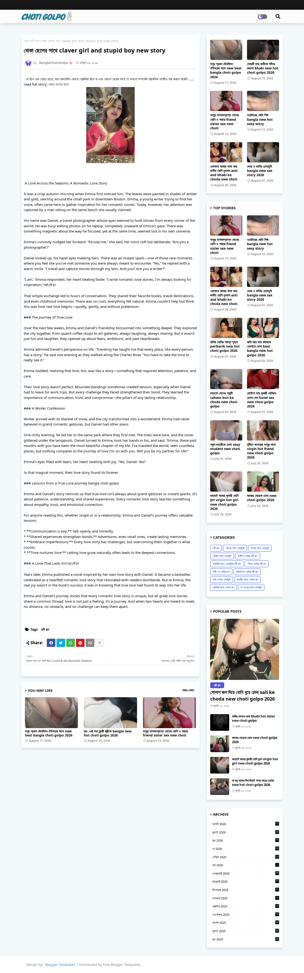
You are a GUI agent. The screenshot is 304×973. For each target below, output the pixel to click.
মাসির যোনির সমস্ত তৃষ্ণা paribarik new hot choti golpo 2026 (225, 346)
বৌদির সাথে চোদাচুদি (222, 556)
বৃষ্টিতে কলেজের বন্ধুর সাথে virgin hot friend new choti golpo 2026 (261, 451)
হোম (26, 41)
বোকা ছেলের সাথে (58, 84)
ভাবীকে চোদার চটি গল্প (247, 556)
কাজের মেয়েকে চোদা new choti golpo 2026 (261, 498)
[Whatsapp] (70, 643)
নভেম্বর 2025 (245, 898)
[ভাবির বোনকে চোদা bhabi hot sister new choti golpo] (219, 722)
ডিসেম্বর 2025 (245, 890)
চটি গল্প (35, 41)
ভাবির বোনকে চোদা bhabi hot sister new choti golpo (253, 718)
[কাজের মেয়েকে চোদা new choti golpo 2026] (219, 744)
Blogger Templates (60, 964)
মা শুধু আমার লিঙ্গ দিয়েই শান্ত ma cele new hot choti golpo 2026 (253, 782)
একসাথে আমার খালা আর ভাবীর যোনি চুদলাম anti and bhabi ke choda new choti (224, 173)
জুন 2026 (245, 840)
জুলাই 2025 (245, 931)
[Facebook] (51, 643)
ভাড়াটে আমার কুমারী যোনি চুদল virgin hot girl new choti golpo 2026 (224, 502)
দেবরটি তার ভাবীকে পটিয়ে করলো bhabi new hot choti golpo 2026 (262, 68)
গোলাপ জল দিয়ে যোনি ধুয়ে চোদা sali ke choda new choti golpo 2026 (242, 695)
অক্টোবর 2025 (245, 906)
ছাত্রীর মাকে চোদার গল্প (247, 579)
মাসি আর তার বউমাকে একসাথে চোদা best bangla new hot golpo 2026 (260, 348)
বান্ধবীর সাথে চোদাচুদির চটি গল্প (227, 564)
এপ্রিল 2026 (245, 857)
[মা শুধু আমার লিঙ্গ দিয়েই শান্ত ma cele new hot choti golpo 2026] (219, 786)
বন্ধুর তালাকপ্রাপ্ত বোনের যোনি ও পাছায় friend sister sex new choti (165, 733)
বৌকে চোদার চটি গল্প (256, 564)
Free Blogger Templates (122, 964)
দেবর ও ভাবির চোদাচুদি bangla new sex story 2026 (259, 170)
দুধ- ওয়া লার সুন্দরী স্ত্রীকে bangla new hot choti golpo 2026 (108, 733)
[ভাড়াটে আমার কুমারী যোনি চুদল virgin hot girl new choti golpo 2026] (219, 765)
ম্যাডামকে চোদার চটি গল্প (247, 572)
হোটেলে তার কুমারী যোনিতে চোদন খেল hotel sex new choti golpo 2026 (261, 399)
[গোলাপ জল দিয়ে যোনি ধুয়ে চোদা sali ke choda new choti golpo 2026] (244, 649)
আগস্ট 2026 (245, 824)
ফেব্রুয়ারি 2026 (245, 873)
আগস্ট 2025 (245, 922)
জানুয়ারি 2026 (245, 881)
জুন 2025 (245, 939)
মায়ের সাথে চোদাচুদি (260, 548)
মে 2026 (245, 849)
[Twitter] (61, 643)
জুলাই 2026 (245, 832)
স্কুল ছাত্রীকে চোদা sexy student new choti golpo (225, 448)
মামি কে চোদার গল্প (221, 572)
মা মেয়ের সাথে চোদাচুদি (251, 587)
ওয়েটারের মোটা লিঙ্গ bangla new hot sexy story (260, 119)
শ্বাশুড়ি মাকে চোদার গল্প (223, 587)
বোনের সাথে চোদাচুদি (235, 548)
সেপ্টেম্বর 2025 (245, 914)
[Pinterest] (80, 643)
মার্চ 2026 (245, 865)
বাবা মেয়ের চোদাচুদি (221, 579)
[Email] (90, 643)
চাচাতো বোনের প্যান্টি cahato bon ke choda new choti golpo (223, 399)
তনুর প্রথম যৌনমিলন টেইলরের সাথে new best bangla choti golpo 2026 (48, 733)
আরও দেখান (188, 690)
